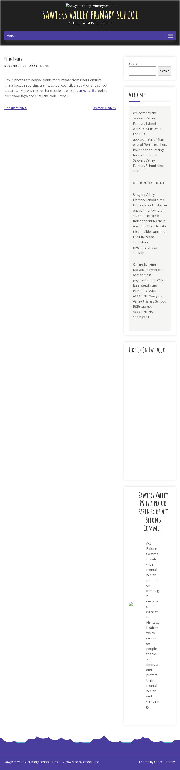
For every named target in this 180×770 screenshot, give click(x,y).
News (44, 65)
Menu (11, 35)
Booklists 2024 (15, 108)
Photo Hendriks (84, 90)
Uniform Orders (104, 108)
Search (134, 63)
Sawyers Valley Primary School (90, 15)
